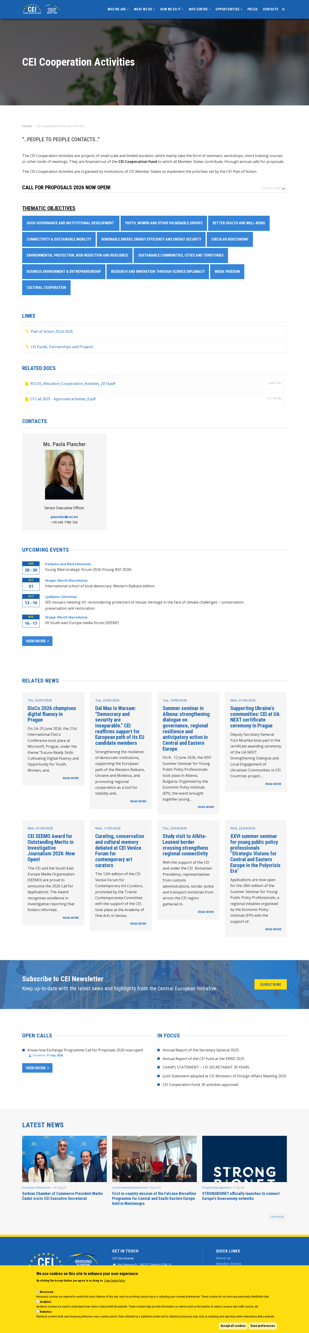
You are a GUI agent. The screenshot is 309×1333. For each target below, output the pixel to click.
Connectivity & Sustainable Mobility (59, 239)
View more (36, 641)
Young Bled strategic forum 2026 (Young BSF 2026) (88, 569)
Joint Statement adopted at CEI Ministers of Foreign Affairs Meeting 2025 (224, 1076)
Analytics (45, 1301)
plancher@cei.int (64, 517)
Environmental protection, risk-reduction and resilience (77, 255)
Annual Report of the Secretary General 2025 (201, 1050)
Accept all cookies (233, 1326)
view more (277, 1216)
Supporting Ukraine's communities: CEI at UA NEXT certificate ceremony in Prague (255, 717)
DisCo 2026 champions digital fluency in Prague (52, 714)
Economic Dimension (36, 1187)
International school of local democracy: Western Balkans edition (100, 585)
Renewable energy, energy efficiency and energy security (151, 239)
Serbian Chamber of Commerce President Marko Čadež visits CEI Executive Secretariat (62, 1196)
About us (223, 1258)
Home (27, 126)
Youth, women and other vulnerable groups (163, 223)
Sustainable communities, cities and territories (180, 255)
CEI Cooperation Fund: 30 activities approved (200, 1084)
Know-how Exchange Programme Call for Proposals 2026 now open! (85, 1050)
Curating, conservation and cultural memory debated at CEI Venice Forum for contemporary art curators (119, 850)
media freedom (227, 271)
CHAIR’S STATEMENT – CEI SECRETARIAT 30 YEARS (206, 1067)
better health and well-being (239, 223)
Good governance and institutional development (71, 223)
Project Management (216, 1187)
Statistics (46, 1311)
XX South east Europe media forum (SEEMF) (82, 622)
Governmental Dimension (129, 1187)
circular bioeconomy (229, 239)
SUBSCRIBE (270, 984)
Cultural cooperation (46, 287)
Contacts (270, 9)
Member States (228, 1263)
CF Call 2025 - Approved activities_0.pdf (63, 398)
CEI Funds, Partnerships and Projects (62, 346)
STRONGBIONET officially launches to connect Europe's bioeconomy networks (241, 1196)
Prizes (252, 9)
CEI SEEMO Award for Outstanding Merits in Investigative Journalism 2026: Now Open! (51, 848)
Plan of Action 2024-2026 (52, 331)
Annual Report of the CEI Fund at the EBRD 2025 (203, 1058)
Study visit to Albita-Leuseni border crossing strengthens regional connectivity (185, 845)
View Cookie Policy (114, 1280)
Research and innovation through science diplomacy (157, 271)
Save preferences (262, 1326)
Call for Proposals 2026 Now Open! (66, 188)
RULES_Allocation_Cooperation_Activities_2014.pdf (72, 383)
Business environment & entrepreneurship (64, 271)
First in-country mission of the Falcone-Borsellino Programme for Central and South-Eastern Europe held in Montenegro (154, 1198)
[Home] (42, 8)
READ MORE (71, 778)
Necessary (46, 1292)
